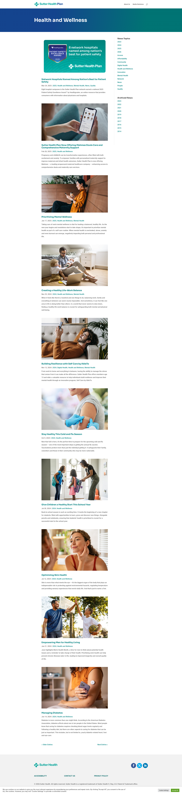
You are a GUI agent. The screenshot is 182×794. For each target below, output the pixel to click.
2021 (119, 108)
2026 (119, 52)
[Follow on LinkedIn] (145, 765)
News (87, 86)
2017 (119, 121)
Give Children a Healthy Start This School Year (66, 504)
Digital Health (62, 368)
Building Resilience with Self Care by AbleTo (65, 363)
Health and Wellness (65, 86)
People (120, 86)
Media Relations (138, 4)
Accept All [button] (175, 790)
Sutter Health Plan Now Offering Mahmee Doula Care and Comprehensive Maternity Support (72, 146)
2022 (119, 104)
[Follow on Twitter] (139, 765)
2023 (119, 42)
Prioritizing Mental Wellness (56, 217)
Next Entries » (102, 745)
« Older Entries (47, 745)
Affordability (122, 59)
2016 (119, 125)
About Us (127, 4)
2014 (119, 131)
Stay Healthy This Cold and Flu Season (61, 434)
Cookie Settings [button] (164, 790)
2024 (54, 294)
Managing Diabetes (52, 713)
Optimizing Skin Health (54, 575)
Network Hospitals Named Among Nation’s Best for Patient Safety (73, 80)
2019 (119, 115)
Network (120, 79)
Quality (93, 86)
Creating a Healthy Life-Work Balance (61, 290)
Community (121, 62)
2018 (119, 118)
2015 (119, 128)
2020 (119, 111)
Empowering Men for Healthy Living (60, 642)
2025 (55, 86)
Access (120, 55)
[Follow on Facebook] (133, 765)
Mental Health (79, 86)
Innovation (121, 72)
